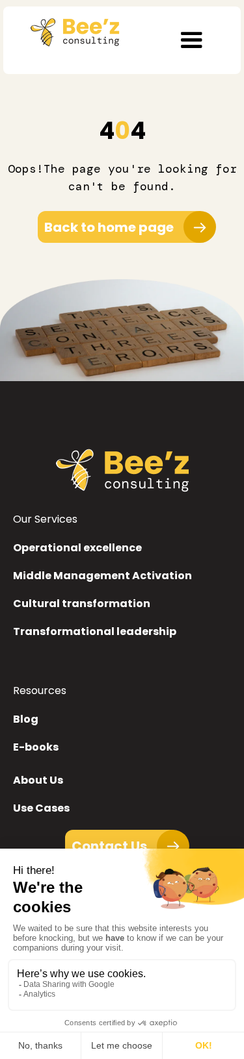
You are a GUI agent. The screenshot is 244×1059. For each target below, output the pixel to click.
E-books (36, 747)
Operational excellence (77, 548)
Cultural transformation (81, 603)
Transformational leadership (94, 631)
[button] (191, 40)
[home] (72, 29)
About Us (38, 780)
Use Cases (41, 808)
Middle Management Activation (102, 575)
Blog (25, 719)
